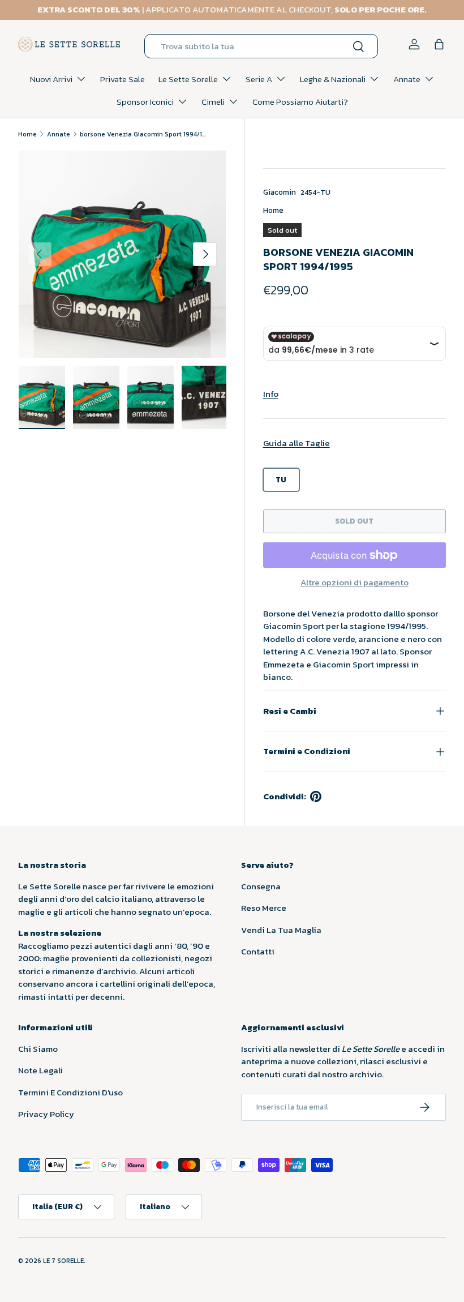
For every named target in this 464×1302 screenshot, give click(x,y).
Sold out (354, 520)
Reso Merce (263, 907)
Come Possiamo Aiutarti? (300, 101)
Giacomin (279, 192)
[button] (439, 44)
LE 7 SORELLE (63, 1260)
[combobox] (261, 46)
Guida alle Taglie (296, 442)
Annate (58, 134)
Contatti (257, 951)
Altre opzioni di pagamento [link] (354, 582)
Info (270, 393)
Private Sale (122, 78)
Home (27, 134)
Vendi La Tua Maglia (281, 929)
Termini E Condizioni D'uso (70, 1092)
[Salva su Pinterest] (315, 796)
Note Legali (40, 1070)
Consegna (261, 886)
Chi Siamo (38, 1048)
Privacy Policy (46, 1113)
